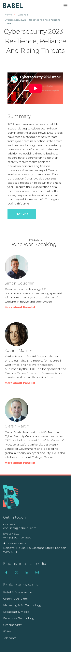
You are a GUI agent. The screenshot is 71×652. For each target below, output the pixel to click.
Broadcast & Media (16, 611)
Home (8, 14)
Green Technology (15, 598)
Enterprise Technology (18, 618)
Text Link (21, 213)
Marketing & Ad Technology (22, 605)
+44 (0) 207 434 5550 (17, 537)
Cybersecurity (12, 625)
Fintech (8, 631)
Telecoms (9, 638)
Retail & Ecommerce (17, 592)
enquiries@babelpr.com (19, 528)
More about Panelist (20, 307)
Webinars (23, 14)
